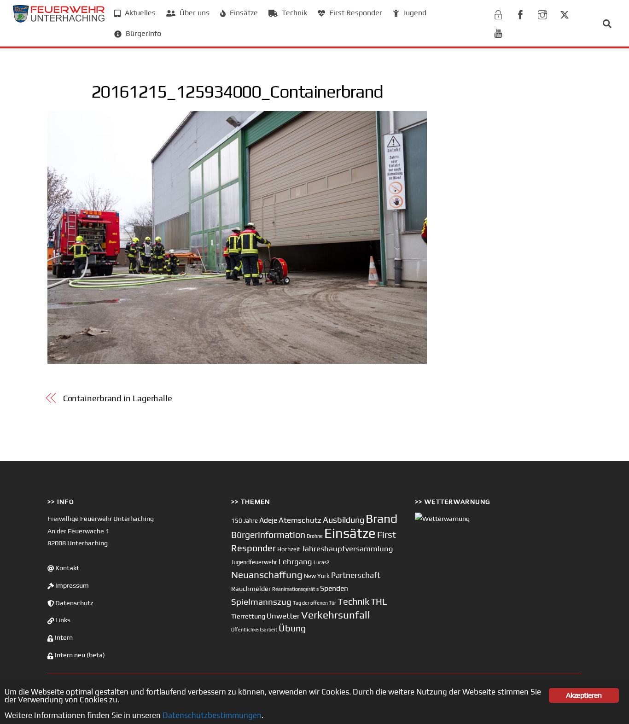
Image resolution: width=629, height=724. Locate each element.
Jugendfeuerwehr (254, 562)
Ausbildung (343, 520)
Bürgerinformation (268, 535)
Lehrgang (295, 561)
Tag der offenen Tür (314, 603)
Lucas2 (321, 562)
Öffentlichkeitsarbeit (254, 629)
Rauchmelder (251, 588)
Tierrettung (248, 616)
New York (317, 575)
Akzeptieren (583, 695)
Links (62, 620)
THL (379, 601)
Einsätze (243, 12)
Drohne (315, 536)
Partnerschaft (355, 575)
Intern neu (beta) (79, 655)
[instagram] (542, 13)
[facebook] (520, 13)
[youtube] (498, 31)
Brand (381, 518)
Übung (292, 628)
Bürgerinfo (142, 33)
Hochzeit (288, 549)
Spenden (334, 588)
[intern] (498, 13)
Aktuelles (139, 12)
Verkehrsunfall (335, 615)
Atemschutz (300, 520)
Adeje (268, 520)
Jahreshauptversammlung (347, 548)
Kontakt (66, 568)
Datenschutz (73, 603)
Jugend (413, 12)
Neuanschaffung (267, 574)
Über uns (194, 12)
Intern (63, 637)
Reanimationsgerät (293, 589)
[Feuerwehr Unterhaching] (59, 20)
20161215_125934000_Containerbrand (237, 91)
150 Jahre (244, 520)
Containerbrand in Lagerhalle (117, 398)
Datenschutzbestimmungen (212, 715)
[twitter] (564, 13)
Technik (293, 12)
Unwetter (283, 615)
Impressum (71, 585)
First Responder (354, 12)
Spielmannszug (261, 601)
